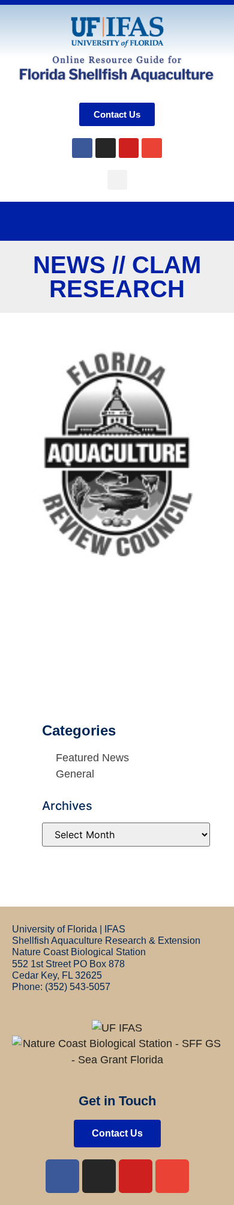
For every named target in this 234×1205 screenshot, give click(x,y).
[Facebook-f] (62, 1176)
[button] (117, 180)
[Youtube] (129, 148)
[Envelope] (152, 148)
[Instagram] (105, 148)
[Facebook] (82, 148)
